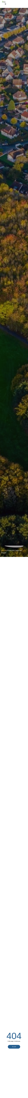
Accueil (3, 550)
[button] (5, 4)
